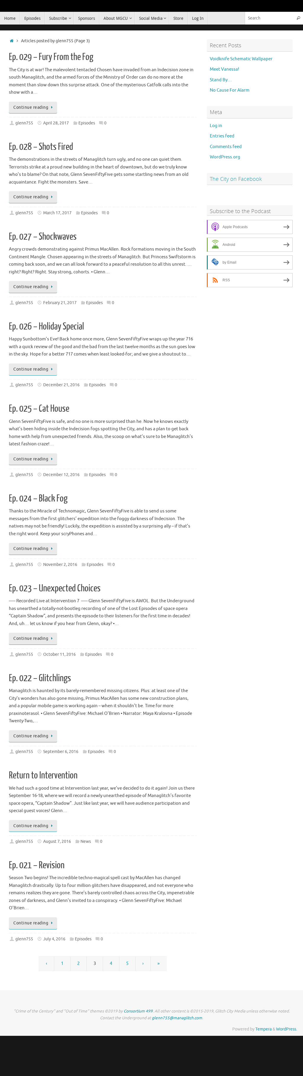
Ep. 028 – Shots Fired (41, 147)
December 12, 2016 (61, 474)
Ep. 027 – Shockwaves (43, 236)
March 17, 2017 (57, 212)
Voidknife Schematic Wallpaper (241, 59)
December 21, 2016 (61, 384)
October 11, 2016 (59, 654)
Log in (216, 126)
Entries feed (222, 136)
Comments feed (226, 147)
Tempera (263, 1029)
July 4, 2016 (54, 939)
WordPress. (286, 1029)
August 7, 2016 (57, 841)
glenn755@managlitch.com (177, 1017)
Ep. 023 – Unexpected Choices (55, 588)
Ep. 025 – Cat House (39, 408)
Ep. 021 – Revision (37, 865)
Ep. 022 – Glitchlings (40, 678)
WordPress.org (225, 157)
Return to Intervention (43, 775)
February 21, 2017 (60, 302)
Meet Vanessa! (224, 69)
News (85, 841)
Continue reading (30, 107)
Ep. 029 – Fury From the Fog (51, 57)
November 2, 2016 (60, 564)
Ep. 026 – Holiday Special (46, 326)
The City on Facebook (236, 178)
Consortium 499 (138, 1011)
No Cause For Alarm (229, 90)
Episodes (86, 123)
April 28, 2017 (56, 123)
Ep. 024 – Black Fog (38, 498)
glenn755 (24, 123)
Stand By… (221, 80)
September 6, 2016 (60, 751)
